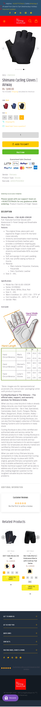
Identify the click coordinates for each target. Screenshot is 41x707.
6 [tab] (23, 69)
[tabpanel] (20, 47)
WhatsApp (33, 4)
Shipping (15, 92)
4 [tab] (20, 69)
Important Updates (9, 9)
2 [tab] (17, 69)
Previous (3, 48)
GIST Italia (10, 551)
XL (22, 117)
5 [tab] (22, 69)
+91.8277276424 (18, 4)
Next (38, 48)
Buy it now (20, 152)
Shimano (13, 174)
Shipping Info (10, 122)
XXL (30, 582)
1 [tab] (15, 69)
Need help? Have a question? (15, 126)
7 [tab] (25, 69)
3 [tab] (18, 69)
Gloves (17, 178)
